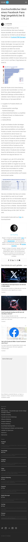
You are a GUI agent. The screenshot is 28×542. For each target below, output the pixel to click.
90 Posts (3, 479)
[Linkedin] (13, 260)
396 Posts (3, 461)
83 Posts (3, 488)
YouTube (3, 504)
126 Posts (3, 470)
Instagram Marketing (6, 421)
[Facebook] (8, 260)
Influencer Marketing (6, 419)
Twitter (2, 468)
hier (20, 217)
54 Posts (3, 515)
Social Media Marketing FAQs (8, 426)
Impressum (4, 432)
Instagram (3, 459)
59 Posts (3, 497)
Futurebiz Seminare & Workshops (9, 417)
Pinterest (3, 513)
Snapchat (3, 486)
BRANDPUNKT (11, 241)
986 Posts (3, 452)
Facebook (3, 292)
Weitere (25, 265)
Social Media (4, 450)
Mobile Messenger (5, 495)
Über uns (3, 408)
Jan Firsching (9, 23)
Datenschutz (4, 435)
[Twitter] (15, 260)
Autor (22, 238)
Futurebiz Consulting (6, 414)
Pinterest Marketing (5, 423)
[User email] (19, 260)
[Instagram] (10, 260)
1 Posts (2, 443)
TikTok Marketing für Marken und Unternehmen (12, 428)
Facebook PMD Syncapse (18, 37)
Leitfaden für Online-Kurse (7, 430)
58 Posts (3, 506)
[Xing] (17, 260)
